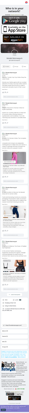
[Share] (7, 92)
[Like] (3, 92)
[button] (26, 2)
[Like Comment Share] (5, 92)
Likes (3, 341)
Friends (4, 336)
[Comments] (5, 92)
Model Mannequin (14, 58)
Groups (4, 346)
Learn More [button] (16, 408)
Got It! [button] (3, 410)
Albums (4, 331)
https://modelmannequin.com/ (14, 325)
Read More (4, 89)
